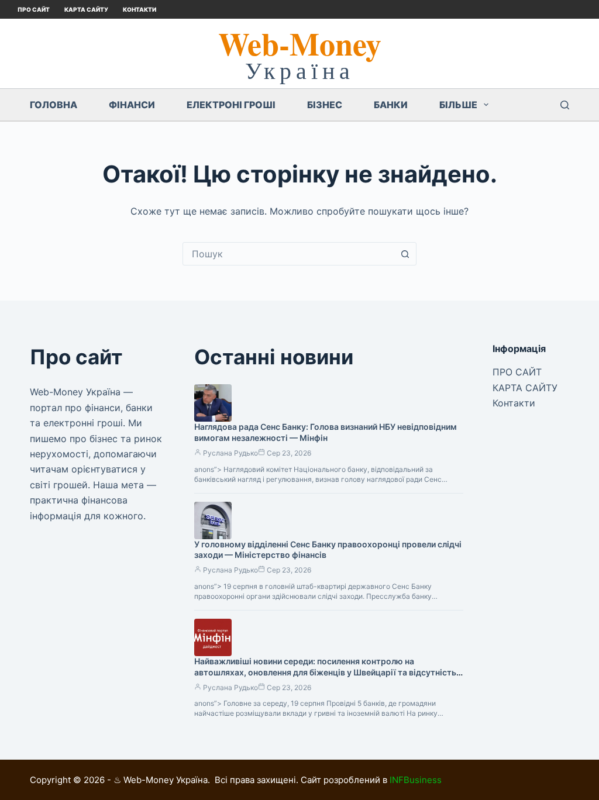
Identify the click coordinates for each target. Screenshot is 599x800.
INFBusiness (416, 779)
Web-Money (299, 43)
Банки (391, 105)
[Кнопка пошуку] (405, 254)
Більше (458, 105)
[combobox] (288, 253)
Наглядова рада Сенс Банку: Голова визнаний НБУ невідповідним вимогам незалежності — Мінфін (325, 432)
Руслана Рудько (230, 453)
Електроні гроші (231, 105)
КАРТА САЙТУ (86, 9)
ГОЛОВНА (53, 105)
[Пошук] (564, 105)
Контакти (139, 9)
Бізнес (324, 105)
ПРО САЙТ (34, 9)
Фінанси (132, 105)
